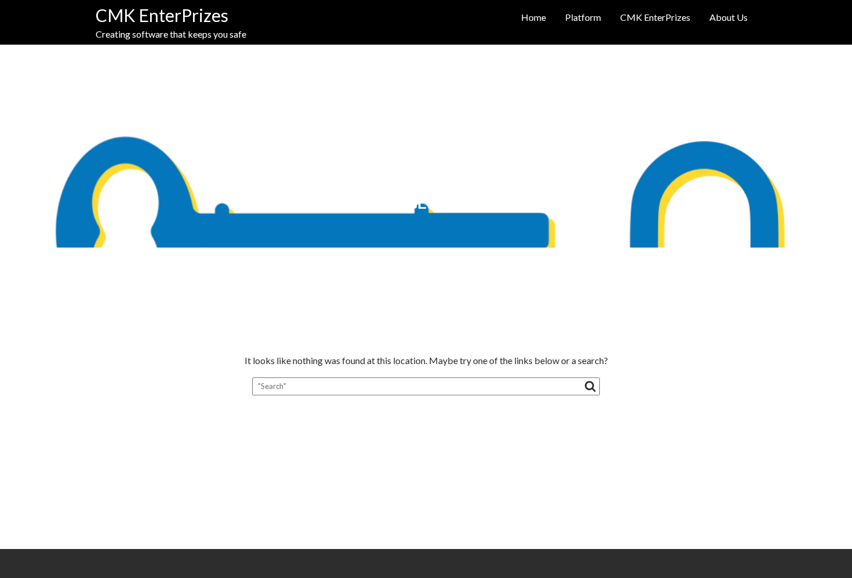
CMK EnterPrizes (162, 15)
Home (533, 17)
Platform (583, 17)
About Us (728, 17)
